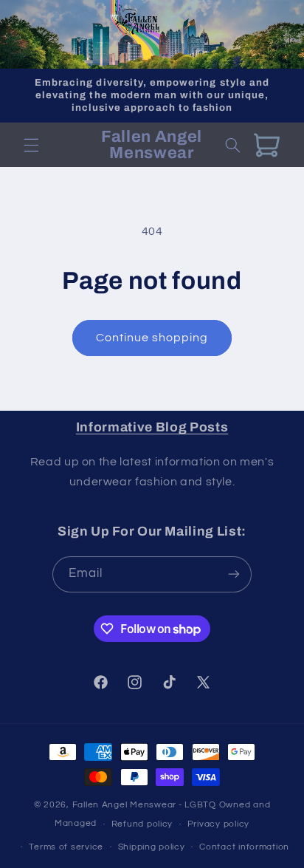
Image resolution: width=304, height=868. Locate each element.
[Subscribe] (234, 574)
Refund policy (142, 824)
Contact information (244, 847)
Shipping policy (151, 847)
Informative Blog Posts (152, 427)
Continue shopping (152, 338)
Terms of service (66, 847)
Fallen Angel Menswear (124, 805)
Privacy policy (218, 824)
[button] (31, 145)
